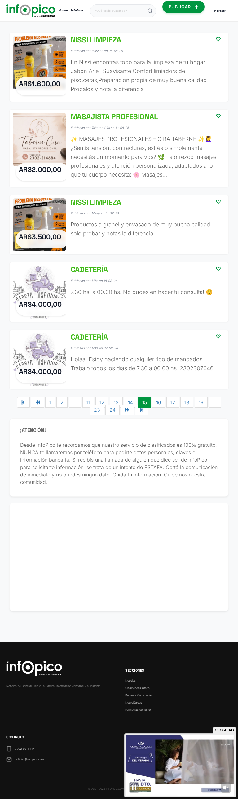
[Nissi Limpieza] (119, 67)
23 (97, 410)
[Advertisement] (119, 557)
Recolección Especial (138, 695)
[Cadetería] (119, 292)
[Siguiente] (127, 410)
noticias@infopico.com (29, 759)
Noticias (130, 680)
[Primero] (23, 402)
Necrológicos (133, 702)
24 (112, 410)
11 (88, 402)
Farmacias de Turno (138, 709)
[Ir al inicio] (30, 10)
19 (201, 402)
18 (186, 402)
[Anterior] (37, 402)
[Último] (141, 410)
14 (130, 402)
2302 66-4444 (25, 748)
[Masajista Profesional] (119, 148)
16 (158, 402)
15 (144, 402)
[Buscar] (150, 10)
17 (172, 402)
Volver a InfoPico (71, 10)
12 (101, 402)
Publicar (180, 6)
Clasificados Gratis (137, 688)
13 (116, 402)
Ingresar (220, 10)
